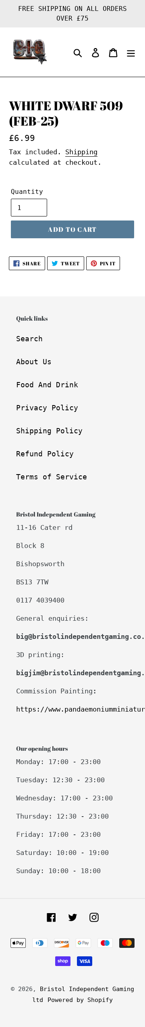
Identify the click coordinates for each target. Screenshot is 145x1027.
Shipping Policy (49, 430)
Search (29, 338)
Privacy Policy (47, 407)
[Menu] (131, 52)
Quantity (27, 191)
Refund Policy (45, 453)
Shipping (81, 152)
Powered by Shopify (80, 1000)
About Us (34, 361)
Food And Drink (47, 384)
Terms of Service (51, 477)
